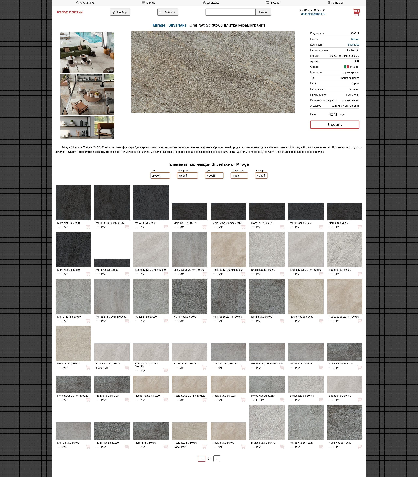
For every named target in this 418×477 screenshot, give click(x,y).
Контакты (337, 2)
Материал (183, 170)
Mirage (355, 39)
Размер (259, 170)
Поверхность (238, 170)
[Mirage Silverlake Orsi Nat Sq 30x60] (213, 72)
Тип (153, 170)
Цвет (208, 170)
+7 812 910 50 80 (312, 10)
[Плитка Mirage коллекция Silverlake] (87, 52)
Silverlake (177, 25)
